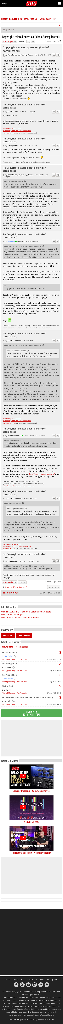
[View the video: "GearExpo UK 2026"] (31, 807)
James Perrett (7, 678)
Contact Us (17, 979)
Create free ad (24, 635)
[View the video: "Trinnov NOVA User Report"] (31, 838)
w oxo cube (7, 701)
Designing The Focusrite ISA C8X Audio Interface (31, 790)
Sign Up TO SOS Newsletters (31, 713)
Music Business (47, 19)
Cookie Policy (31, 979)
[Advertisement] (31, 738)
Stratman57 (7, 667)
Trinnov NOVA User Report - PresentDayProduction (31, 852)
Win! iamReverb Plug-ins (12, 614)
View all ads (8, 635)
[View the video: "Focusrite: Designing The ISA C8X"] (31, 776)
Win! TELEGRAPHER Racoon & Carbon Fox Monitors (26, 611)
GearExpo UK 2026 (31, 821)
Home (4, 19)
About (7, 979)
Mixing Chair (8, 686)
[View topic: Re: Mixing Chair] (60, 652)
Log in (5, 3)
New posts (7, 646)
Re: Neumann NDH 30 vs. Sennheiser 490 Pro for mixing (27, 697)
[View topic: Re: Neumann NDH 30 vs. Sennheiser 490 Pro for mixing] (60, 697)
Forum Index (15, 19)
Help (42, 979)
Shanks (5, 690)
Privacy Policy (52, 979)
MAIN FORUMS (30, 19)
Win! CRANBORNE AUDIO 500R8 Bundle (20, 617)
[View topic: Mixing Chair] (60, 686)
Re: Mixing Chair (9, 652)
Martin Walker (7, 656)
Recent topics (21, 646)
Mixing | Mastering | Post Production (14, 659)
